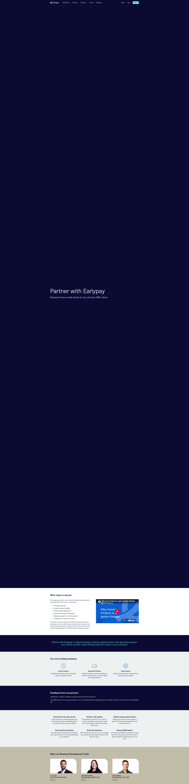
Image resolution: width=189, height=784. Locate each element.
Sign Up (136, 2)
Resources (83, 2)
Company (74, 2)
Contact (123, 2)
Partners (91, 2)
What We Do (66, 2)
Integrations (99, 2)
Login (128, 2)
